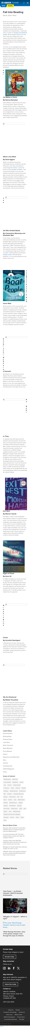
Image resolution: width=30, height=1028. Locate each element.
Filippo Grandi (12, 796)
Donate (10, 6)
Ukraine (5, 763)
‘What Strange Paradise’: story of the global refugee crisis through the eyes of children (14, 934)
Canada (21, 782)
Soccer (5, 754)
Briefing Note (7, 736)
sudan (20, 808)
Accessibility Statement (10, 1019)
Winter (17, 817)
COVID (12, 788)
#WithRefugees (7, 779)
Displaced (6, 791)
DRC (5, 794)
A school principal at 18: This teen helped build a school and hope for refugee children (14, 836)
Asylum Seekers (7, 782)
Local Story (6, 742)
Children (9, 785)
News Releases (7, 748)
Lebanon (10, 799)
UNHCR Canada (16, 811)
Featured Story (7, 739)
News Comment (8, 745)
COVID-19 (18, 788)
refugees (6, 805)
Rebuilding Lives (13, 802)
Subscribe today (10, 984)
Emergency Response (18, 794)
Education (9, 794)
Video (5, 772)
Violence (12, 817)
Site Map (21, 1019)
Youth (5, 820)
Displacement (22, 791)
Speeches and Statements (11, 757)
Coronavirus (6, 788)
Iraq (21, 796)
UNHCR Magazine (8, 769)
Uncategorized (7, 766)
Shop (3, 6)
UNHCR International (9, 1017)
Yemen (22, 817)
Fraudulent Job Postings (9, 1012)
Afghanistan (15, 779)
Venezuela (6, 817)
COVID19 (24, 788)
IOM (18, 796)
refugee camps (7, 254)
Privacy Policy (21, 1017)
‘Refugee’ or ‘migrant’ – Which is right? (15, 918)
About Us (10, 1010)
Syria (25, 808)
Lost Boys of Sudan (16, 169)
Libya (15, 799)
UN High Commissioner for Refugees (12, 814)
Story (14, 15)
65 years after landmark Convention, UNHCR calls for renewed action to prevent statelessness (14, 829)
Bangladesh (15, 782)
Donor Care (9, 1014)
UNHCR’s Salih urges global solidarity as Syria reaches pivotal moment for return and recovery (14, 853)
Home (1, 1026)
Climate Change (16, 785)
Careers (18, 1010)
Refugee (20, 802)
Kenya (5, 799)
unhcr (10, 811)
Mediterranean (21, 799)
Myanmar (6, 802)
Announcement (7, 733)
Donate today (9, 957)
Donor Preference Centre (21, 6)
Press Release (7, 751)
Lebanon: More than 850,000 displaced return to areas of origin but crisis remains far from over (14, 842)
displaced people (14, 791)
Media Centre (18, 1014)
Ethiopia (5, 796)
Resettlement (12, 805)
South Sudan (6, 808)
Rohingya (19, 805)
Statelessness (14, 808)
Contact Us (22, 1012)
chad (5, 785)
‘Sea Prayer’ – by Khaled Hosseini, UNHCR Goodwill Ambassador (13, 893)
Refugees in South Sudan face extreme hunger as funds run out (15, 848)
